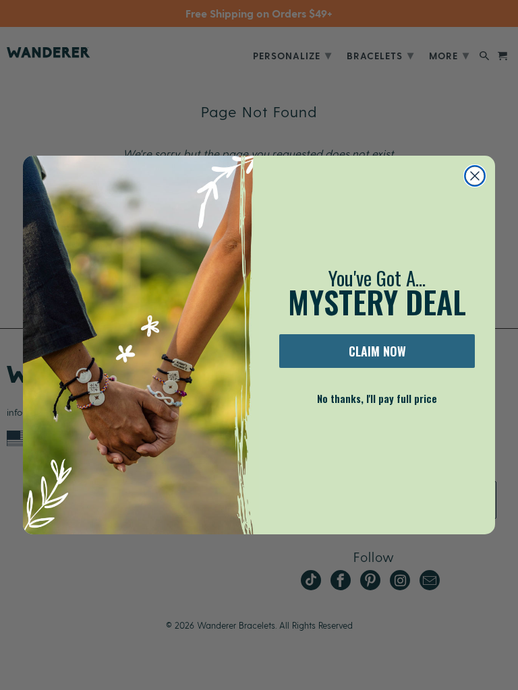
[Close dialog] (475, 176)
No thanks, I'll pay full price (377, 398)
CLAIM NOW (377, 351)
